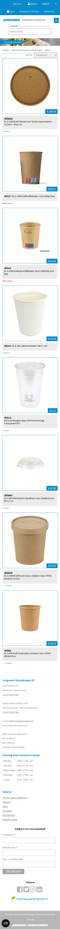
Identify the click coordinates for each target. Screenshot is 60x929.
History (6, 802)
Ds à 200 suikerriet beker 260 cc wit (29, 345)
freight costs (9, 819)
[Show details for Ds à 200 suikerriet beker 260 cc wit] (30, 313)
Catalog (7, 810)
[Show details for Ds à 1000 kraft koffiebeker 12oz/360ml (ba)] (30, 163)
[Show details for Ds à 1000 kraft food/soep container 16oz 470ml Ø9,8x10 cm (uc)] (30, 540)
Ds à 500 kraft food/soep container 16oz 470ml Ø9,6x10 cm (27, 655)
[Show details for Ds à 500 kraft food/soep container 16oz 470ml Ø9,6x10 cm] (30, 618)
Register (33, 4)
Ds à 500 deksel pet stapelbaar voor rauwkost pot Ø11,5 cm (29, 500)
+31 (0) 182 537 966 (10, 712)
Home (5, 50)
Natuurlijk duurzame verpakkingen (26, 50)
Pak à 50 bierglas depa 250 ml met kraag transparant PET (24, 422)
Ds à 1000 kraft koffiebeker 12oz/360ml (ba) (33, 196)
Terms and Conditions (15, 797)
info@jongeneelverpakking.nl (20, 721)
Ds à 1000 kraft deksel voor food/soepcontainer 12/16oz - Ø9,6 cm (28, 123)
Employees (8, 815)
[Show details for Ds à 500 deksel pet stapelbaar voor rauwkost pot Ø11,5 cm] (30, 463)
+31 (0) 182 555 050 (10, 694)
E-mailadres (9, 835)
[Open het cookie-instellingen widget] (6, 923)
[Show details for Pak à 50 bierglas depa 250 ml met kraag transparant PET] (30, 385)
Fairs (5, 806)
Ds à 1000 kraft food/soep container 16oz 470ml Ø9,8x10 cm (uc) (28, 577)
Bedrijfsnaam (10, 847)
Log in (11, 11)
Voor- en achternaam (12, 859)
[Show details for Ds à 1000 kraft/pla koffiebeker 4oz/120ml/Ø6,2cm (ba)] (30, 235)
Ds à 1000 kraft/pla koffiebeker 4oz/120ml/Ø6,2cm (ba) (29, 272)
